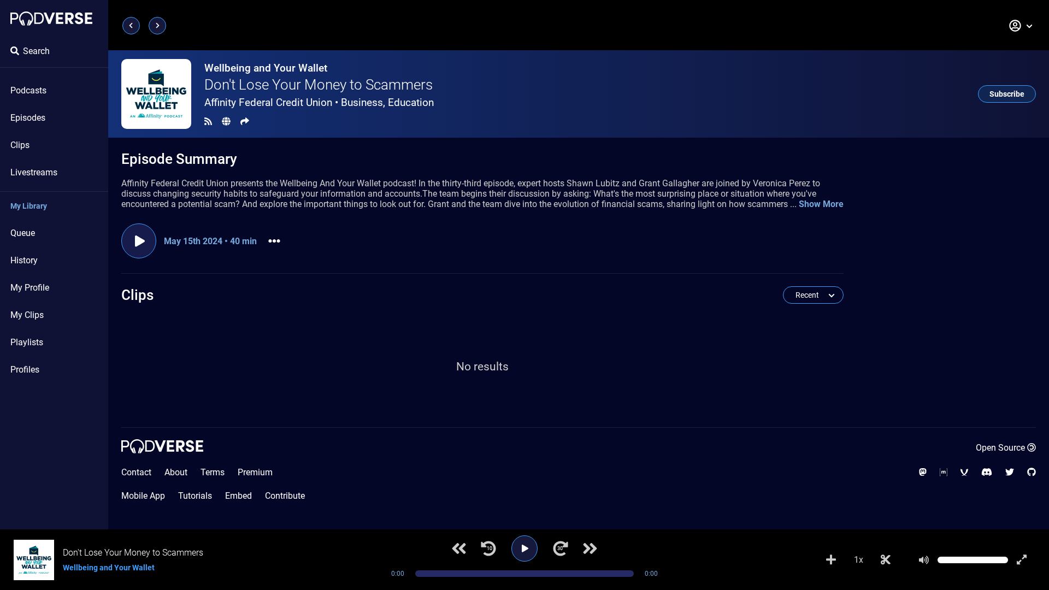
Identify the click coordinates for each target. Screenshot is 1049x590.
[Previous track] (459, 548)
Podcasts (28, 90)
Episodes (27, 118)
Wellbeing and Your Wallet (265, 68)
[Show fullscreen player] (1021, 560)
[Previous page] (131, 25)
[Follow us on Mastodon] (923, 472)
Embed (238, 496)
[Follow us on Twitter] (1009, 472)
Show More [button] (821, 204)
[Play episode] (138, 240)
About (175, 472)
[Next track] (590, 548)
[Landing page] (51, 18)
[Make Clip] (885, 560)
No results (482, 366)
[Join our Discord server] (986, 472)
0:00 (397, 573)
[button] (1021, 25)
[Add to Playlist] (831, 560)
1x (858, 559)
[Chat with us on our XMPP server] (964, 472)
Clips (20, 145)
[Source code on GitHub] (1031, 472)
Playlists (26, 342)
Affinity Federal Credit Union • (319, 102)
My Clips (27, 315)
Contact (136, 472)
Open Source (1000, 447)
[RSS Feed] (208, 121)
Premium (255, 472)
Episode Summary (179, 159)
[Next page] (157, 25)
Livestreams (33, 172)
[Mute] (924, 560)
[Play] (524, 548)
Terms (213, 472)
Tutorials (195, 496)
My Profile (29, 287)
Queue (22, 233)
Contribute (285, 496)
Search (36, 51)
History (24, 260)
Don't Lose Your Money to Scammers (318, 84)
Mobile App (143, 496)
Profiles (24, 369)
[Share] (244, 121)
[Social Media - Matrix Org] (943, 472)
